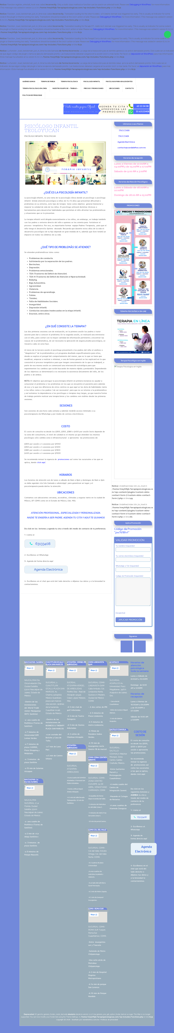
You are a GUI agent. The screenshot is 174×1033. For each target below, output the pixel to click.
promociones (63, 459)
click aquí (41, 462)
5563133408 (124, 130)
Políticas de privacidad (109, 1020)
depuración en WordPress (142, 54)
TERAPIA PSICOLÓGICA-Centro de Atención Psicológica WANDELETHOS (39, 109)
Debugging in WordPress (140, 4)
